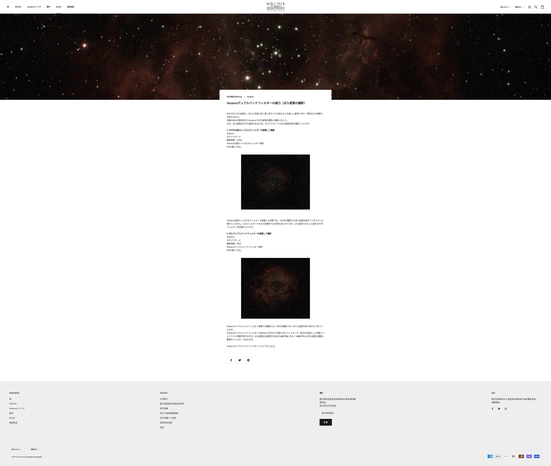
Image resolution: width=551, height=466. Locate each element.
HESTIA (18, 7)
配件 (48, 7)
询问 (162, 427)
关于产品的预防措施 (169, 413)
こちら (271, 346)
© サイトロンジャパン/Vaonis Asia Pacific (26, 457)
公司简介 (164, 399)
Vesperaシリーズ (34, 7)
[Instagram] (506, 408)
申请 (326, 422)
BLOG (58, 7)
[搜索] (536, 6)
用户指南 (164, 408)
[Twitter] (499, 408)
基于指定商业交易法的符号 (172, 404)
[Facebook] (492, 408)
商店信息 (70, 7)
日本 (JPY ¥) (504, 7)
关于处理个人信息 (168, 418)
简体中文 (518, 7)
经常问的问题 (166, 422)
